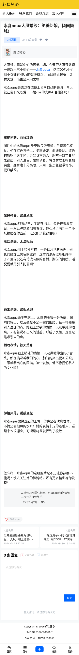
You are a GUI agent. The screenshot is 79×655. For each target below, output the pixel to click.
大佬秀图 (12, 39)
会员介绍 (42, 13)
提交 (69, 598)
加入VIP (58, 13)
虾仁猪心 (50, 626)
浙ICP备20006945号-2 (40, 632)
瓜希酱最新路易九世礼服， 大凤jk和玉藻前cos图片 (19, 539)
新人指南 (8, 13)
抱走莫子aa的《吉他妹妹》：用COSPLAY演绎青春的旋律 (59, 539)
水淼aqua (43, 69)
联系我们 (25, 13)
